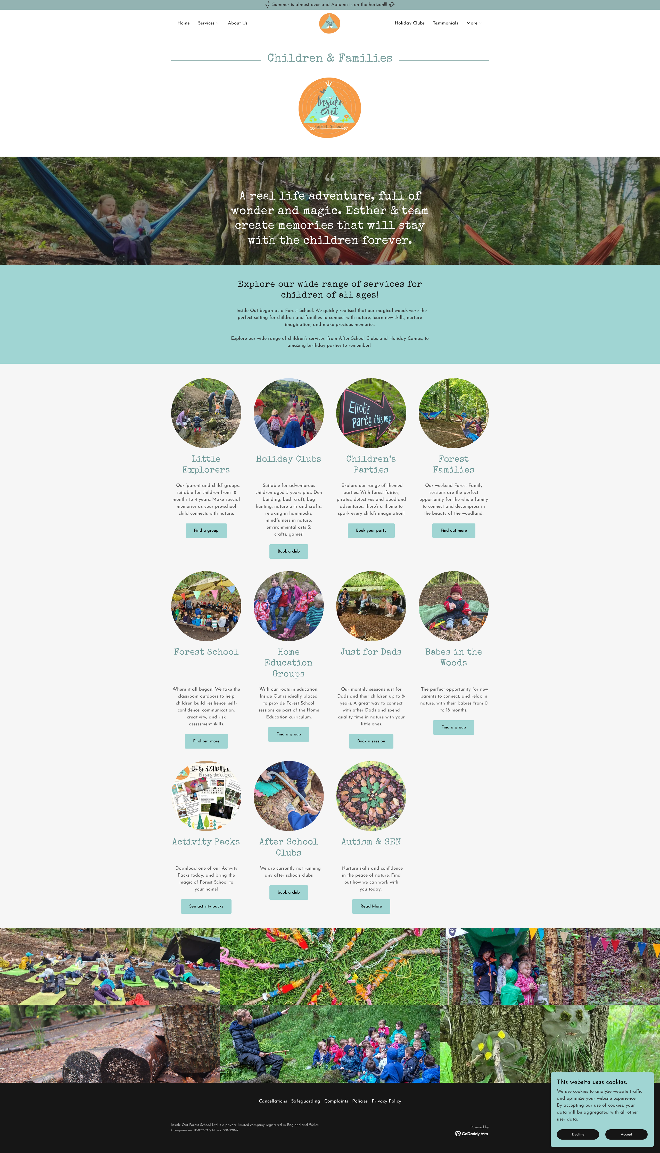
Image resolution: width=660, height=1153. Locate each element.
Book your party (371, 531)
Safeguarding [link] (305, 1101)
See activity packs (206, 906)
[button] (209, 23)
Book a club (289, 551)
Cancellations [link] (273, 1101)
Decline (578, 1135)
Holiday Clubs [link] (410, 23)
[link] (330, 23)
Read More (371, 906)
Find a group (206, 531)
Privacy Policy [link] (386, 1101)
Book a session (371, 741)
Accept (626, 1135)
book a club (289, 893)
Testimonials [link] (445, 23)
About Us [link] (238, 23)
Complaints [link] (336, 1101)
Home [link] (183, 23)
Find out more (454, 531)
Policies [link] (360, 1101)
